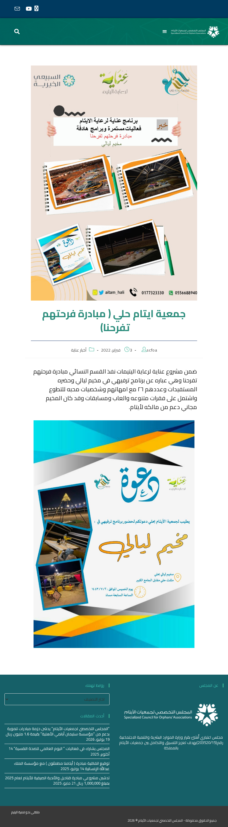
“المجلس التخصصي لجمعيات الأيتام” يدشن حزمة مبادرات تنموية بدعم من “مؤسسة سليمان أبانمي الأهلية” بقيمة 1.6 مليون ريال (58, 731)
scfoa (152, 350)
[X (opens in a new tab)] (37, 8)
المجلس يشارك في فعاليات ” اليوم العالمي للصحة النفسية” (62, 748)
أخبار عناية (79, 350)
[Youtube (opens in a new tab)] (28, 9)
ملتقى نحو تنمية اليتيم (25, 812)
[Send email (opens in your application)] (17, 9)
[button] (165, 31)
